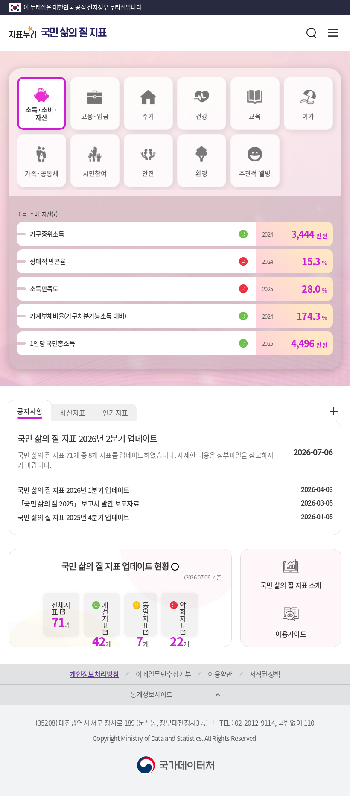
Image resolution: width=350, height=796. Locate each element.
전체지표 (61, 608)
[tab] (41, 103)
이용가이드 (290, 634)
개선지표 (105, 615)
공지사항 (30, 411)
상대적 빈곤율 (47, 261)
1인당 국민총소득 (52, 343)
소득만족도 (44, 288)
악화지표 (183, 615)
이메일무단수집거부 (163, 674)
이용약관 (220, 674)
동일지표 (146, 615)
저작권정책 (265, 674)
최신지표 (72, 412)
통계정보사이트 (151, 694)
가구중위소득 (47, 234)
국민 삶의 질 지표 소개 (290, 585)
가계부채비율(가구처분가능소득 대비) (78, 316)
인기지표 (115, 412)
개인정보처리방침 (94, 674)
